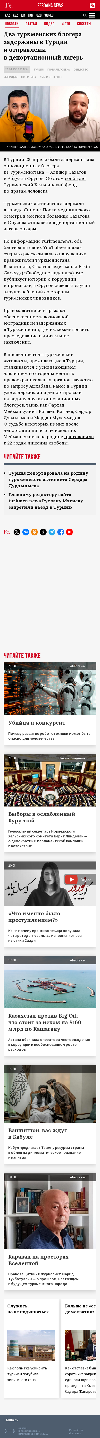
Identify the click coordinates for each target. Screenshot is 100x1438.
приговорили (79, 436)
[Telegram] (52, 532)
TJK (23, 15)
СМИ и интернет (51, 77)
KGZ (15, 15)
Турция (39, 69)
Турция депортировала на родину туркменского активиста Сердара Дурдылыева (48, 479)
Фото (66, 24)
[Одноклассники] (34, 532)
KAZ (7, 15)
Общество (81, 69)
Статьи (31, 24)
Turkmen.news (56, 241)
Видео (49, 24)
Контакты (12, 1419)
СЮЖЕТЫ (84, 24)
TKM (30, 15)
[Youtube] (69, 532)
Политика (28, 77)
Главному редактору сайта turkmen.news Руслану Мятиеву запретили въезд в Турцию (45, 501)
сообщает (75, 178)
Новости (12, 24)
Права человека (58, 69)
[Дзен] (43, 532)
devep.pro (75, 1433)
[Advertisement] (50, 597)
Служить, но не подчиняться (28, 1308)
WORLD (48, 15)
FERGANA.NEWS (50, 5)
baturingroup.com (28, 1433)
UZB (39, 15)
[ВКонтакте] (25, 532)
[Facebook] (60, 532)
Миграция (10, 77)
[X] (17, 532)
